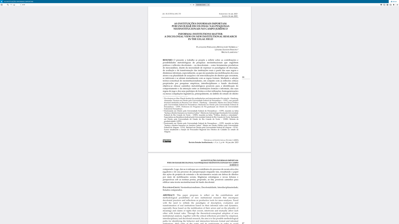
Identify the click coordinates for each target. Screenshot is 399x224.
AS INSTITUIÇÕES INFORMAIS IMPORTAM (18, 1)
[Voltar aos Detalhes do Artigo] (1, 1)
